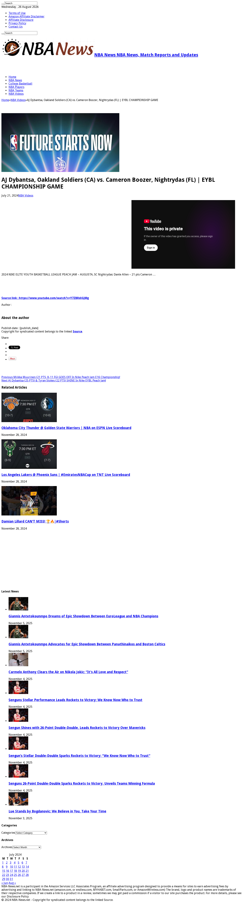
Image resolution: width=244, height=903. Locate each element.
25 (15, 875)
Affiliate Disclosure (21, 20)
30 (7, 879)
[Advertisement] (43, 66)
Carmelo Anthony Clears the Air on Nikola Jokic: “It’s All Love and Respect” (68, 672)
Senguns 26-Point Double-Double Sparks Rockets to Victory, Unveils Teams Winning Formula (82, 783)
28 (27, 875)
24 (11, 875)
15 (3, 871)
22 (3, 875)
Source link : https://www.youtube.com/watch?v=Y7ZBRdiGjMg (45, 298)
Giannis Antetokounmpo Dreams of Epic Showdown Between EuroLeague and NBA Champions (83, 616)
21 (27, 871)
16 (7, 871)
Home (12, 77)
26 (19, 875)
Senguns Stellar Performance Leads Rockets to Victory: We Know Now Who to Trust (75, 700)
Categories (8, 832)
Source (77, 331)
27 (23, 875)
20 (23, 871)
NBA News (15, 80)
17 (11, 871)
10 (11, 866)
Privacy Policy (17, 23)
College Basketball (20, 83)
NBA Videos (16, 94)
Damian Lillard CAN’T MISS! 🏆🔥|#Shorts (35, 521)
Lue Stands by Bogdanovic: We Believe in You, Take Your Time (57, 811)
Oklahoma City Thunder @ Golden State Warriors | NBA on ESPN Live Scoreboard (66, 428)
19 (19, 871)
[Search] (2, 4)
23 (7, 875)
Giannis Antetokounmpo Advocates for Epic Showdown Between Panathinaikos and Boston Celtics (87, 644)
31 (11, 879)
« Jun (4, 883)
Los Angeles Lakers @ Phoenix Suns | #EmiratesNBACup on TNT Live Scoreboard (65, 475)
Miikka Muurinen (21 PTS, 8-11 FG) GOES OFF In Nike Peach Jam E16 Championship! (60, 377)
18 (15, 871)
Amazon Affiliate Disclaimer (26, 16)
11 (15, 866)
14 (27, 866)
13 (23, 866)
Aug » (12, 883)
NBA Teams (16, 90)
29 (3, 879)
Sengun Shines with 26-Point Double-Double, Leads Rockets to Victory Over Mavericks (77, 728)
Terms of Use (17, 13)
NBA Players (16, 87)
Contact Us (16, 26)
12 (19, 866)
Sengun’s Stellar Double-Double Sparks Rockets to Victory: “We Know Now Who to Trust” (79, 756)
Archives (6, 847)
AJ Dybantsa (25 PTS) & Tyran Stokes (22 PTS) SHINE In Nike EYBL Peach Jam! (53, 380)
